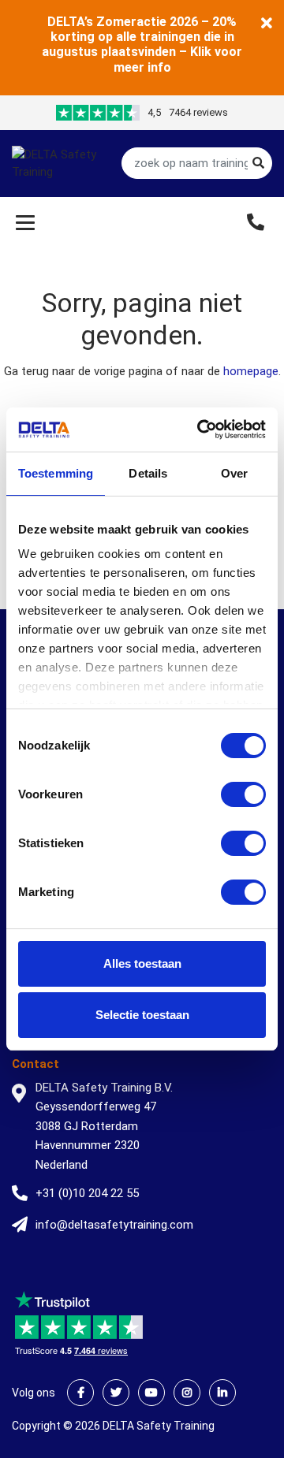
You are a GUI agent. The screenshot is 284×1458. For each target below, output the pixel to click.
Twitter (116, 1392)
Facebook (80, 1392)
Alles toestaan (142, 963)
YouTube (151, 1392)
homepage (250, 371)
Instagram (187, 1392)
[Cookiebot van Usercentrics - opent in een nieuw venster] (200, 429)
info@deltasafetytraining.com (114, 1225)
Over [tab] (234, 473)
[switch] (243, 794)
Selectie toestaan (142, 1014)
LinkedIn (222, 1392)
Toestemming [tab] (55, 473)
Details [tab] (148, 473)
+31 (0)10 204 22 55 (87, 1193)
